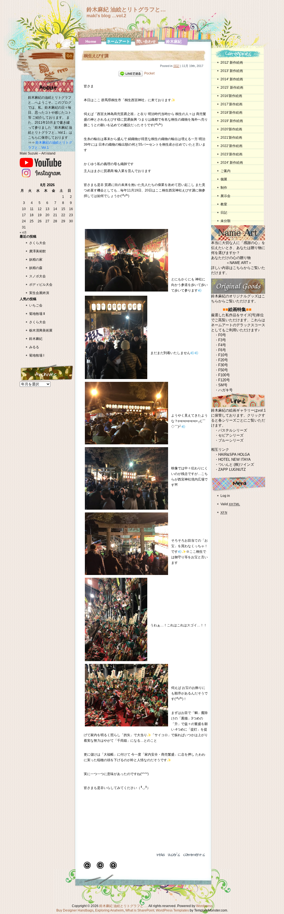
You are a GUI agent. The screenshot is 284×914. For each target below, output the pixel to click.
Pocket (149, 73)
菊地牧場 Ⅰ (36, 355)
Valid (230, 504)
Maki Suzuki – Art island (37, 153)
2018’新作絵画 (231, 112)
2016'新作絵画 (231, 96)
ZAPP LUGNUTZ (232, 469)
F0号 (222, 335)
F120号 (224, 380)
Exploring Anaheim (109, 910)
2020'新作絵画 (231, 129)
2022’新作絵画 (231, 146)
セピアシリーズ (231, 435)
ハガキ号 (225, 390)
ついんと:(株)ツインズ (236, 464)
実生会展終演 (39, 293)
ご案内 (225, 171)
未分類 (225, 221)
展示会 (225, 196)
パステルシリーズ (232, 430)
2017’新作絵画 (231, 104)
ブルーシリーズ (231, 440)
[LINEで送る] (130, 73)
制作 (223, 188)
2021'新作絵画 (231, 138)
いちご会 (35, 305)
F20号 (223, 360)
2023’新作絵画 (231, 154)
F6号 (222, 350)
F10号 (223, 355)
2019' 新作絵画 (231, 121)
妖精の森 (35, 268)
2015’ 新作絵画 (231, 87)
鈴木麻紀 (174, 41)
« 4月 (23, 232)
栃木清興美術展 (40, 330)
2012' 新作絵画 (233, 62)
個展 (223, 179)
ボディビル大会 (40, 285)
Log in (225, 496)
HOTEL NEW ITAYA (234, 459)
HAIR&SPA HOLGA (234, 454)
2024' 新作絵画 (231, 163)
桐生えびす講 (96, 55)
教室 (223, 204)
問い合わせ (146, 41)
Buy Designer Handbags (74, 910)
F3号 (222, 340)
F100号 (224, 375)
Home (90, 41)
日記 (176, 66)
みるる (34, 347)
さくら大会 (37, 243)
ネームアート (118, 41)
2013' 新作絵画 (231, 71)
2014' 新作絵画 (231, 79)
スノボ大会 (37, 276)
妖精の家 (35, 260)
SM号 (222, 385)
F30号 (223, 365)
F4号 (222, 345)
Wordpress (204, 906)
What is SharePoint (139, 910)
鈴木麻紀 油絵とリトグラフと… (126, 9)
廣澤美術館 (37, 251)
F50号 (223, 370)
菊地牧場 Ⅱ (37, 314)
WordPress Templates (172, 910)
